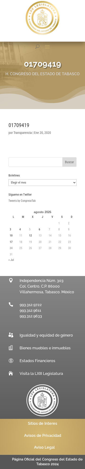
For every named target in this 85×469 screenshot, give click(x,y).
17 (11, 242)
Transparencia (22, 133)
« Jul (11, 260)
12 (30, 235)
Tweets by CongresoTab (22, 200)
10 (11, 235)
